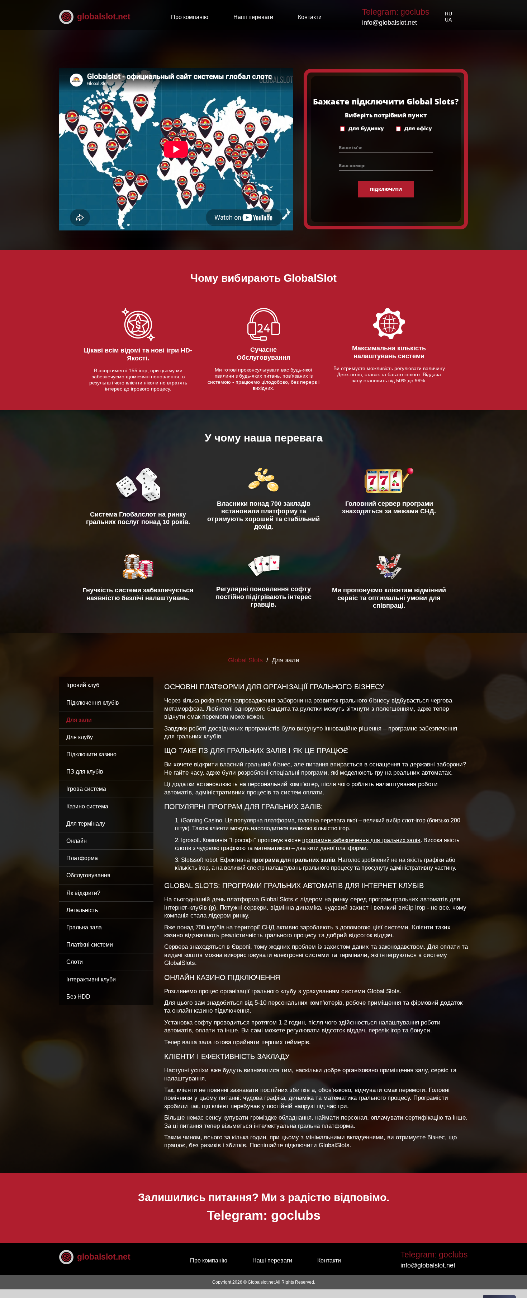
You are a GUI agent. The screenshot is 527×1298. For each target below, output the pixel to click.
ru (448, 14)
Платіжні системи (89, 945)
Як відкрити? (83, 893)
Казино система (87, 806)
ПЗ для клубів (84, 772)
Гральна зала (84, 927)
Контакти (310, 17)
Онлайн (76, 841)
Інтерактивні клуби (91, 979)
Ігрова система (86, 789)
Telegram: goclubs (395, 12)
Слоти (74, 962)
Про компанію (189, 17)
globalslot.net (103, 16)
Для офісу (418, 129)
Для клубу (79, 737)
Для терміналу (85, 824)
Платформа (82, 858)
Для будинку (366, 129)
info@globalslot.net (389, 22)
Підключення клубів (92, 703)
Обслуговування (88, 875)
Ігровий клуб (82, 685)
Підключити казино (91, 754)
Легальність (82, 910)
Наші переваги (253, 17)
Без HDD (78, 997)
